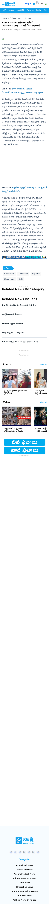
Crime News (24, 883)
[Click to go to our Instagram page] (24, 852)
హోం (4, 10)
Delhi (21, 279)
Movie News (9, 279)
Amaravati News (24, 870)
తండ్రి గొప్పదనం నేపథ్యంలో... (24, 333)
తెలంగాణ (30, 10)
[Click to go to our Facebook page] (11, 852)
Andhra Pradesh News (24, 874)
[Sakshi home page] (24, 840)
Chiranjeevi (23, 274)
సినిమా (38, 10)
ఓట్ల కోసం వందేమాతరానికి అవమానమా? (24, 305)
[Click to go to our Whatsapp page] (15, 852)
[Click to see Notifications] (45, 3)
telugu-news (16, 18)
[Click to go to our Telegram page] (33, 852)
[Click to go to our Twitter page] (20, 852)
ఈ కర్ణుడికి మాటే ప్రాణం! (24, 314)
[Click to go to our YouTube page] (29, 852)
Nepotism (36, 274)
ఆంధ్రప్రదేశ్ (20, 10)
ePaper (29, 4)
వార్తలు (11, 10)
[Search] (34, 4)
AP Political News (24, 865)
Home (4, 18)
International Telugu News (24, 891)
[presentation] (5, 378)
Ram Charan (9, 274)
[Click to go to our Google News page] (38, 852)
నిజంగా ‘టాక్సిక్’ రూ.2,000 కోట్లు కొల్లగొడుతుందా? (23, 342)
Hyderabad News (24, 887)
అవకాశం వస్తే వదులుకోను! (23, 323)
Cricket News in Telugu (24, 878)
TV (42, 4)
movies (28, 18)
